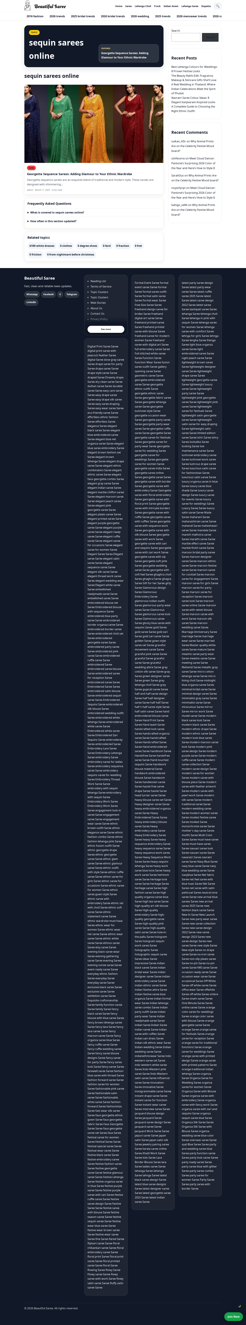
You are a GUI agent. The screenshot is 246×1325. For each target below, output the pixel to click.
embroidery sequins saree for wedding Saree (104, 775)
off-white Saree (199, 994)
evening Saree (112, 960)
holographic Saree (146, 950)
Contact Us (97, 313)
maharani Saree (200, 517)
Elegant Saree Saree (100, 554)
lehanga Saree (191, 314)
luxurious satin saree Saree (199, 477)
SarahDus (177, 175)
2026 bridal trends (113, 16)
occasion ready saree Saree (199, 972)
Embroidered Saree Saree (104, 686)
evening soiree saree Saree (105, 965)
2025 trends (163, 16)
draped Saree (96, 377)
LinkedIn (31, 302)
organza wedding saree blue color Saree (198, 1135)
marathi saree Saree (202, 539)
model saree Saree (193, 716)
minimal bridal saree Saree (199, 689)
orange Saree (190, 1029)
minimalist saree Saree (196, 702)
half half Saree (159, 702)
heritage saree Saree (148, 888)
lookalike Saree (199, 442)
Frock (157, 6)
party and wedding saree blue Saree (199, 1149)
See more (106, 329)
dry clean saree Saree (108, 382)
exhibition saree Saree (102, 996)
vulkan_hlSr (178, 141)
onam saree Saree (201, 998)
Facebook (48, 294)
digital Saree (95, 359)
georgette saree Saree (157, 477)
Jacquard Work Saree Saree (152, 1131)
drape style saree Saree (102, 373)
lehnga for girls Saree (195, 336)
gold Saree (160, 627)
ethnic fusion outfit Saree (104, 846)
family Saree (103, 1009)
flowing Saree (96, 1270)
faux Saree (114, 1133)
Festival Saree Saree (107, 1142)
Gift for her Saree (154, 583)
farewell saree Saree (100, 1071)
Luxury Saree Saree (194, 508)
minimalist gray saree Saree (199, 698)
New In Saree (190, 914)
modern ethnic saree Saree (199, 733)
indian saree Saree (146, 1029)
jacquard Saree (152, 1118)
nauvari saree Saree (202, 853)
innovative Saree (153, 1087)
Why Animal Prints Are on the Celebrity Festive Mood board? (192, 146)
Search (175, 30)
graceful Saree (144, 658)
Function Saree (152, 358)
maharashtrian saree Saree (199, 521)
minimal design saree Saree (199, 693)
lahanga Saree (144, 1171)
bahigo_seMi (179, 205)
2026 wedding (140, 16)
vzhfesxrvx (178, 158)
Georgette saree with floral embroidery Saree (153, 495)
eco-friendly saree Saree (103, 413)
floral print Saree (98, 1256)
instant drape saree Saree (151, 1096)
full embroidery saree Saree (152, 349)
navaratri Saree (191, 857)
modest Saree (198, 822)
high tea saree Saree (156, 901)
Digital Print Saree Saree (103, 346)
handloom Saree (160, 751)
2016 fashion (35, 16)
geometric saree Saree (149, 375)
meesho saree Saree (202, 658)
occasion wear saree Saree (199, 976)
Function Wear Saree (148, 362)
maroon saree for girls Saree (200, 583)
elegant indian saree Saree (104, 488)
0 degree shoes (87, 246)
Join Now (234, 1316)
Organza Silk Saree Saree (198, 1122)
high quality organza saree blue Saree (151, 897)
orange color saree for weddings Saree (198, 1012)
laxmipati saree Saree (203, 309)
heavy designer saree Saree (152, 804)
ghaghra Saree (152, 579)
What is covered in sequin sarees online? (57, 212)
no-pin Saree (198, 963)
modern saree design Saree (199, 769)
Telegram (72, 294)
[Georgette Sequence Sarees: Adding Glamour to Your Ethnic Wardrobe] (93, 124)
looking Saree (190, 446)
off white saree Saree (203, 985)
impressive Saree (145, 963)
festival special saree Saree (104, 1146)
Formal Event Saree (147, 283)
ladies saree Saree (154, 1166)
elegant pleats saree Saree (104, 514)
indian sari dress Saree (149, 1038)
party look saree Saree (204, 1157)
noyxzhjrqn (178, 188)
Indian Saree (159, 1025)
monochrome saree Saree (198, 826)
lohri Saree (204, 437)
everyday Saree (105, 978)
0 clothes (66, 246)
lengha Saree (198, 340)
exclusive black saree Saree (105, 987)
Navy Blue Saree (207, 861)
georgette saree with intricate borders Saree (152, 508)
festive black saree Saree (103, 1155)
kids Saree (149, 1157)
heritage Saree (159, 884)
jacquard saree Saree (148, 1126)
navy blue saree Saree (195, 866)
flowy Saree (113, 1270)
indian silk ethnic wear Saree (153, 1043)
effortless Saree (105, 421)
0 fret (138, 246)
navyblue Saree (191, 875)
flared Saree (116, 1239)
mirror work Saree (201, 711)
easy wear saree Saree (109, 408)
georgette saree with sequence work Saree (152, 526)
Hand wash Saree (154, 724)
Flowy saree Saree (99, 1274)
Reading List (98, 281)
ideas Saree (150, 959)
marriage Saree (191, 636)
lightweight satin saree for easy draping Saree (199, 424)
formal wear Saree (154, 300)
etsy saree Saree (105, 947)
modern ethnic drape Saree (199, 729)
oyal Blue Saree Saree (195, 1144)
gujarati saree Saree (155, 689)
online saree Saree (193, 1007)
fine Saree (101, 1239)
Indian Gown (171, 6)
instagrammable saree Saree (153, 1091)
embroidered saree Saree (104, 682)
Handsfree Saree (145, 755)
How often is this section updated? (53, 221)
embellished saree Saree (103, 598)
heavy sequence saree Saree (153, 848)
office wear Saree (193, 989)
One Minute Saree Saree (197, 1003)
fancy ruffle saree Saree (102, 1044)
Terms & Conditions (103, 324)
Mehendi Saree (191, 667)
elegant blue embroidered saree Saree (104, 434)
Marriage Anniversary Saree (199, 632)
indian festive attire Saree (151, 989)
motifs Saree (190, 835)
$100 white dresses (41, 246)
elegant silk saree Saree (102, 572)
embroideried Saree (108, 744)
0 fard (107, 246)
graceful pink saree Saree (151, 654)
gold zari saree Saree (156, 636)
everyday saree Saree (101, 982)
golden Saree (143, 641)
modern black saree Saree (198, 724)
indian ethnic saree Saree (151, 985)
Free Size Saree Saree (148, 305)
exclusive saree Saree (101, 991)
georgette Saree (160, 433)
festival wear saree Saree (103, 1150)
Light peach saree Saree (197, 358)
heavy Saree (150, 839)
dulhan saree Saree (100, 386)
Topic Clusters (99, 292)
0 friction (35, 254)
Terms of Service (101, 286)
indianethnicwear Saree (150, 1056)
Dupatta (206, 6)
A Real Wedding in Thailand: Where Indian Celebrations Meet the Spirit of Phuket (193, 89)
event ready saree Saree (103, 969)
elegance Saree (97, 426)
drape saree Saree (106, 368)
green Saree (150, 680)
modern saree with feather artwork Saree (199, 786)
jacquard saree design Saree (153, 1122)
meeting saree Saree (195, 663)
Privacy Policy (99, 319)
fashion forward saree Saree (106, 1080)
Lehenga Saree (189, 6)
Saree (128, 6)
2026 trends (57, 16)
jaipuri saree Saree (146, 1135)
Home (118, 6)
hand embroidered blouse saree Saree (152, 716)
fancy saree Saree (113, 1067)
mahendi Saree (191, 526)
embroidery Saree (106, 757)
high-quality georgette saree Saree (150, 919)
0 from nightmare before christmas (70, 254)
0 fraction (122, 246)
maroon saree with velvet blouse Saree (199, 609)
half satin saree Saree (148, 711)
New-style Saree (192, 950)
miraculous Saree (193, 707)
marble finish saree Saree (198, 548)
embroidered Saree (100, 664)
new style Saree (207, 945)
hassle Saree (159, 791)
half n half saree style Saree (152, 707)
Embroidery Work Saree (103, 801)
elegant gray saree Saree (103, 483)
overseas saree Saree (203, 1140)
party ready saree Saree (197, 1162)
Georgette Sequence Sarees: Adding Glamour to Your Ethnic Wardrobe (79, 174)
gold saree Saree (145, 632)
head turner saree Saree (150, 795)
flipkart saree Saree (100, 1243)
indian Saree (142, 1025)
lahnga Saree (151, 1175)
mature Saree (206, 649)
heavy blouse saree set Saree (153, 800)
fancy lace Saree (105, 1027)
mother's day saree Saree (198, 830)
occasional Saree (192, 981)
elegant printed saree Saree (105, 519)
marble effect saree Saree (198, 543)
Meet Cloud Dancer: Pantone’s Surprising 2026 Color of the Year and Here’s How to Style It (193, 163)
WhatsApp (32, 294)
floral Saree (110, 1265)
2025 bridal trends (83, 16)
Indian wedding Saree (148, 1047)
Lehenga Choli (143, 6)
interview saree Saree (156, 1109)
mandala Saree (206, 530)
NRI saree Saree (207, 967)
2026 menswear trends (192, 16)
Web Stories (98, 303)
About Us (96, 308)
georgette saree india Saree (152, 468)
